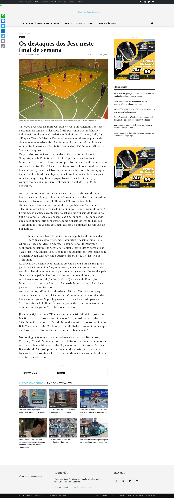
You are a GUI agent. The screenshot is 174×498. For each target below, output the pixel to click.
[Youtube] (153, 2)
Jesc (25, 154)
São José (22, 37)
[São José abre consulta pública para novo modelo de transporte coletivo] (94, 427)
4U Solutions (150, 496)
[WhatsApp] (3, 15)
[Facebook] (140, 2)
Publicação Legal (60, 2)
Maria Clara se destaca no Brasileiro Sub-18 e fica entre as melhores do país (93, 412)
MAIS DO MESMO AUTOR (60, 383)
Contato (79, 2)
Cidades (66, 23)
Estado (79, 23)
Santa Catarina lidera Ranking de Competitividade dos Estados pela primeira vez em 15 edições (134, 118)
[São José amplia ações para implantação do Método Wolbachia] (33, 398)
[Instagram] (145, 2)
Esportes (83, 406)
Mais (91, 23)
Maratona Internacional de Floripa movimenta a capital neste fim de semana (133, 126)
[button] (152, 23)
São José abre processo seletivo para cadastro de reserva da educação (62, 412)
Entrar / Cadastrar (48, 2)
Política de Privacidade (135, 496)
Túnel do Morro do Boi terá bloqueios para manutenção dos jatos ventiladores (130, 102)
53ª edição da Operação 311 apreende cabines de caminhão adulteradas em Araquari (134, 94)
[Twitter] (149, 2)
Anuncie (71, 2)
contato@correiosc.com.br (81, 487)
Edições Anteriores (101, 496)
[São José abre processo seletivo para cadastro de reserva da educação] (63, 398)
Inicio (21, 33)
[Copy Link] (3, 46)
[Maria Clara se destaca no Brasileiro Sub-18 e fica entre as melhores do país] (94, 398)
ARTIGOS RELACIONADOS (32, 383)
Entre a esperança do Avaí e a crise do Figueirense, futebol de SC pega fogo (134, 134)
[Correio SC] (87, 12)
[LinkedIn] (3, 31)
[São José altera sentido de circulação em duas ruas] (63, 427)
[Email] (3, 41)
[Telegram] (3, 36)
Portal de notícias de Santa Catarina (40, 23)
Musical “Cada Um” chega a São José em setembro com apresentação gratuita (134, 110)
